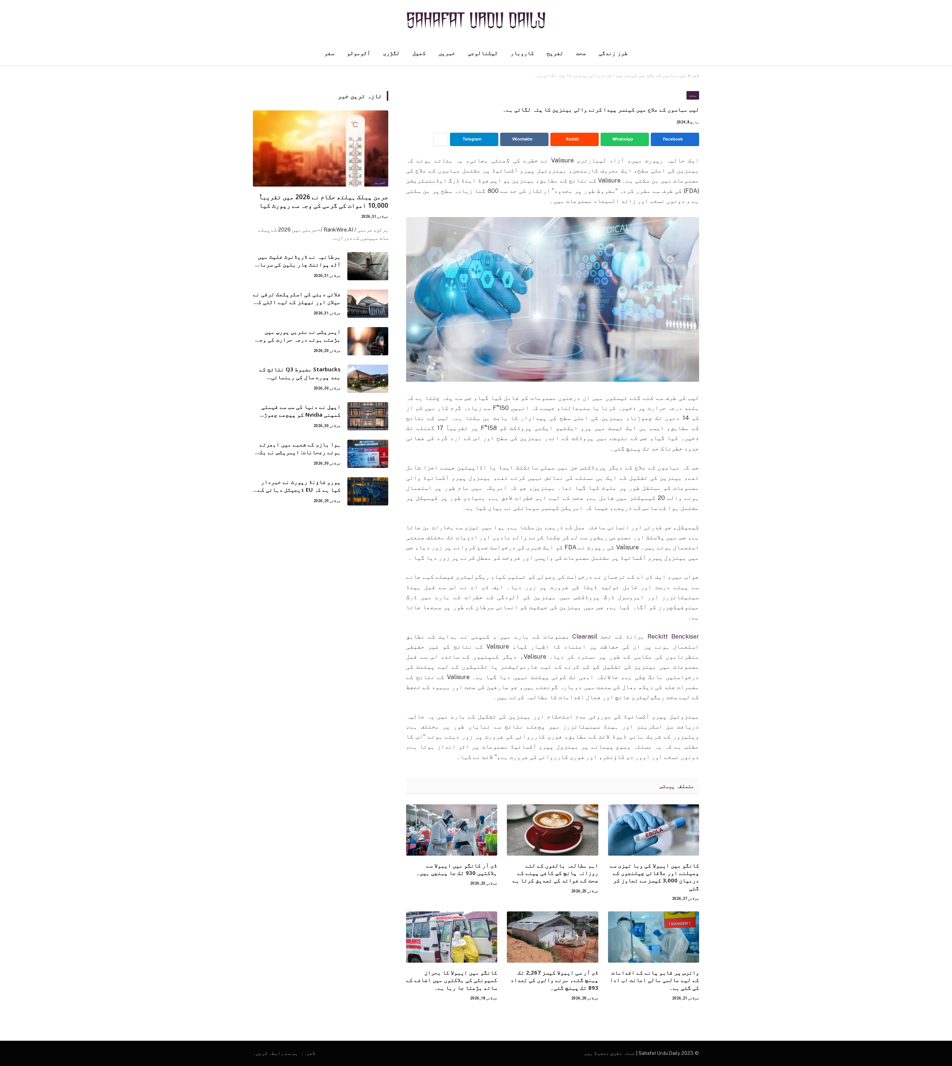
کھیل (419, 53)
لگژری (391, 53)
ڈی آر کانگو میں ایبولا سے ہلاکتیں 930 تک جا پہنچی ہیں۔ (456, 869)
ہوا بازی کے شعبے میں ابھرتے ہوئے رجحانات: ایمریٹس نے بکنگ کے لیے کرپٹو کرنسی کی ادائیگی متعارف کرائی (297, 448)
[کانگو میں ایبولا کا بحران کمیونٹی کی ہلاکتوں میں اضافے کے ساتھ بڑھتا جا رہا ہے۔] (451, 937)
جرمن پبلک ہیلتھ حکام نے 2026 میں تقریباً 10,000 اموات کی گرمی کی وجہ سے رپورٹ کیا (323, 201)
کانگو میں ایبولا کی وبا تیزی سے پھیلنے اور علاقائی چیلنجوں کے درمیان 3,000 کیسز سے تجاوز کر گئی (654, 877)
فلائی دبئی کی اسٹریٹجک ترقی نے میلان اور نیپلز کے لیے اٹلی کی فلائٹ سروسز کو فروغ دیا (297, 298)
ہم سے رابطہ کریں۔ (275, 1053)
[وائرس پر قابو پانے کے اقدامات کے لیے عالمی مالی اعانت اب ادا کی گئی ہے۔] (653, 937)
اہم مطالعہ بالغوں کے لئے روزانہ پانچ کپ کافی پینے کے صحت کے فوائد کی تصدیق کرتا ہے (555, 873)
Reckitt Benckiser (673, 636)
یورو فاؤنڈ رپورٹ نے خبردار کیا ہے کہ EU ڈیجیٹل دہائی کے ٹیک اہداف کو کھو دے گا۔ (299, 486)
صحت (581, 53)
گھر (695, 75)
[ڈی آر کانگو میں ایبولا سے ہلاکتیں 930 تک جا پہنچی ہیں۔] (451, 830)
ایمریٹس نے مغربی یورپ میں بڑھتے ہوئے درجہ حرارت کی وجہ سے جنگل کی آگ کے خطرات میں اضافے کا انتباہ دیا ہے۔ (298, 336)
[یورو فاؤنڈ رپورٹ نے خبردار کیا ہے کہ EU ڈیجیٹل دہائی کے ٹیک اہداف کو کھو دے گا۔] (367, 491)
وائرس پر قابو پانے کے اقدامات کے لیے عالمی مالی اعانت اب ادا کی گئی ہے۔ (654, 980)
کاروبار (522, 53)
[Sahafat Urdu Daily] (476, 20)
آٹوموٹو (358, 53)
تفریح (555, 53)
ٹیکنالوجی (483, 53)
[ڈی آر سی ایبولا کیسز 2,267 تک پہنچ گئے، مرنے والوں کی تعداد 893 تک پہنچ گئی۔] (552, 937)
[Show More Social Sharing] (440, 139)
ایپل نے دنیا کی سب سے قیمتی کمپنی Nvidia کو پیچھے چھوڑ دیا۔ (301, 411)
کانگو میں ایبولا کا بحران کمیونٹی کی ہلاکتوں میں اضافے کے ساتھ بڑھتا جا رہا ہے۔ (451, 980)
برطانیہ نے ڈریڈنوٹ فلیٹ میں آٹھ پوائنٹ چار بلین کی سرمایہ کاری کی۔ (297, 261)
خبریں (446, 53)
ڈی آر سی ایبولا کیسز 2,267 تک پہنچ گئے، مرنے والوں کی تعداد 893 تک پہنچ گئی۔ (554, 980)
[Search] (253, 53)
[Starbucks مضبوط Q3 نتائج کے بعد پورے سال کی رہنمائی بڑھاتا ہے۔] (367, 379)
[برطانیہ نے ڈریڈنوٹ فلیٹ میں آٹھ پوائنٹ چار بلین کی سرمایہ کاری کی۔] (367, 266)
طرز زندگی (613, 53)
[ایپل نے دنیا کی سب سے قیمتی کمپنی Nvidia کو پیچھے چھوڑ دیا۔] (367, 416)
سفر (329, 53)
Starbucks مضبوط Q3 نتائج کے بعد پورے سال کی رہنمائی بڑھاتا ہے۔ (300, 373)
